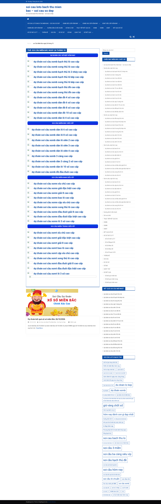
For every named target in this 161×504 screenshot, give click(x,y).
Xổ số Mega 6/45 (110, 242)
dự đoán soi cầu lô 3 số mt (112, 162)
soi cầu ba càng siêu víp (117, 454)
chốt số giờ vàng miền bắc (110, 362)
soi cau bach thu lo (114, 438)
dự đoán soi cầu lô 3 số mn (113, 195)
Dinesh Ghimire (52, 502)
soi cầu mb (126, 479)
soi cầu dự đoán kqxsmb (110, 465)
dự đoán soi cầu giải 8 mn (112, 192)
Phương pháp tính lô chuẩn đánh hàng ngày (114, 430)
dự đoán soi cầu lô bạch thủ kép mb (115, 121)
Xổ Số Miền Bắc (106, 495)
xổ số (123, 491)
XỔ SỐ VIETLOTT (32, 32)
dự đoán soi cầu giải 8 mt (112, 158)
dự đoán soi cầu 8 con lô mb (113, 98)
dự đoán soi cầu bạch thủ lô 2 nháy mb (116, 71)
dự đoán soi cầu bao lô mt (112, 148)
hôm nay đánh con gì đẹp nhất (118, 414)
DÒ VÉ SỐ (61, 32)
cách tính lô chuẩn (108, 373)
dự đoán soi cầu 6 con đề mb (113, 81)
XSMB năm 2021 (114, 491)
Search (106, 53)
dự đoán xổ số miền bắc (123, 395)
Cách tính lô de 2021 (120, 373)
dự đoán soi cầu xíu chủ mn (113, 208)
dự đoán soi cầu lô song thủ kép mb (115, 128)
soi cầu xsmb (124, 484)
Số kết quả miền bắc (111, 275)
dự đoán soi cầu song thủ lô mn (114, 205)
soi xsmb (105, 491)
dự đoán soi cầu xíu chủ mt (113, 175)
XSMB (95, 28)
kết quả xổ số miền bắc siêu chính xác (113, 422)
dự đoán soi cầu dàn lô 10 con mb (115, 105)
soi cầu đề (106, 487)
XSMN (102, 28)
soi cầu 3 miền (112, 448)
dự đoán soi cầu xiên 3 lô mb (113, 142)
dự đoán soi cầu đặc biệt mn (113, 188)
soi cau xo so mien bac (122, 443)
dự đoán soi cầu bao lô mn (112, 182)
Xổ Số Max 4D (109, 249)
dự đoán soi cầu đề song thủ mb (114, 118)
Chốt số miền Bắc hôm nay (111, 366)
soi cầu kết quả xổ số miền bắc (111, 474)
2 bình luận (73, 322)
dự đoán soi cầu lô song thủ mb (114, 131)
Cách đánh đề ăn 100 (108, 385)
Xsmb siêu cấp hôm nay (70, 23)
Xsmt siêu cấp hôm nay (110, 23)
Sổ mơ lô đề (69, 28)
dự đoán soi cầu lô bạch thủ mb (114, 125)
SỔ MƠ (69, 32)
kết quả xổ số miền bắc (121, 419)
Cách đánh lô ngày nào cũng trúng (113, 376)
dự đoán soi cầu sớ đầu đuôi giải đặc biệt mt (117, 168)
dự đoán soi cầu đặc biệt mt (113, 155)
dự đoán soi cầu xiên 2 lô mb (113, 135)
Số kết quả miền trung (111, 279)
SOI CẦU (53, 32)
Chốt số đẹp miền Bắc (109, 369)
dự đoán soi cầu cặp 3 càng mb (114, 101)
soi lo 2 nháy (115, 488)
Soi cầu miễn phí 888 (109, 483)
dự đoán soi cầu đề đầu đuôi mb (114, 111)
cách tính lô (120, 369)
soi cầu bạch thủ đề (115, 460)
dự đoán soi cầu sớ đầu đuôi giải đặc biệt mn (118, 202)
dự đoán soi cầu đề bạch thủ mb (114, 108)
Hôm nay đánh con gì (109, 410)
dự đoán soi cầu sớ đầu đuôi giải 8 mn (116, 198)
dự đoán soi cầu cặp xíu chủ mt (114, 152)
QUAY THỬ (78, 32)
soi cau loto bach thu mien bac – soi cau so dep (43, 23)
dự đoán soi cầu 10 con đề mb (113, 88)
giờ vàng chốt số (113, 405)
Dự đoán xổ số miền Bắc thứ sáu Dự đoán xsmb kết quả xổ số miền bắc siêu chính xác (118, 399)
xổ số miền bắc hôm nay (120, 495)
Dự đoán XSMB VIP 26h (108, 395)
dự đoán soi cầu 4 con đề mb (113, 78)
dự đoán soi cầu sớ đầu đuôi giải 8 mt (116, 165)
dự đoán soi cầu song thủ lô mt (114, 172)
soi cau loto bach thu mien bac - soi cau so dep (52, 322)
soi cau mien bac (107, 443)
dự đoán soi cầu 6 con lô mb (113, 95)
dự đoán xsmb (118, 390)
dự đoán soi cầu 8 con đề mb (113, 85)
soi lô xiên (125, 488)
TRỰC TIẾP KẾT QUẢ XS (83, 28)
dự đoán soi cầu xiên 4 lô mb (113, 138)
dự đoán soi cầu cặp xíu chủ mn (114, 185)
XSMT (108, 28)
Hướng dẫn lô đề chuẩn (55, 28)
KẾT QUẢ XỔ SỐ (117, 28)
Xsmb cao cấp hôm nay (90, 23)
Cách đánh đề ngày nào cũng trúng (112, 380)
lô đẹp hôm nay (108, 426)
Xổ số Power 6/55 (110, 252)
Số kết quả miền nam (111, 282)
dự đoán (105, 390)
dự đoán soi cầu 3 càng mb (113, 75)
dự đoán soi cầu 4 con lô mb (113, 91)
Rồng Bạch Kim (107, 433)
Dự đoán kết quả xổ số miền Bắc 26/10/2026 (46, 319)
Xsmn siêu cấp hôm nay (35, 28)
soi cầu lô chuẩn (111, 479)
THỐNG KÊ (45, 32)
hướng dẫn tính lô (108, 419)
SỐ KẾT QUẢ (87, 32)
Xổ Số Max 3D (109, 245)
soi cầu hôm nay (113, 469)
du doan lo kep (124, 384)
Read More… (40, 328)
